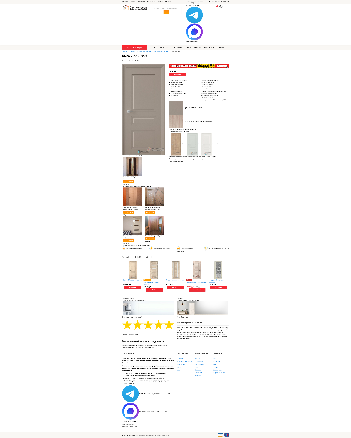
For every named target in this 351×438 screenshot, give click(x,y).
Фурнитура (180, 367)
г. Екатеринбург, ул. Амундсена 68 (218, 1)
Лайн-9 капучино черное (196, 282)
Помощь (132, 1)
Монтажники (151, 1)
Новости (160, 1)
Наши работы (209, 47)
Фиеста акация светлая (175, 280)
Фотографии (128, 181)
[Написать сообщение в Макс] (194, 32)
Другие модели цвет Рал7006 (193, 107)
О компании (141, 1)
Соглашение (199, 372)
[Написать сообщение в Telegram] (194, 15)
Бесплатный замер (192, 41)
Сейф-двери (181, 364)
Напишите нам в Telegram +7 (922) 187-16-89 (154, 393)
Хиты (189, 47)
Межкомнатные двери (184, 361)
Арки (178, 370)
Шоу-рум (197, 47)
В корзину (177, 74)
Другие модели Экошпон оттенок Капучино (197, 121)
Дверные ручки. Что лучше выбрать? (210, 334)
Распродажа (164, 47)
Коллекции (180, 358)
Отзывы (221, 47)
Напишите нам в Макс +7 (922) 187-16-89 (153, 411)
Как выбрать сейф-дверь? (185, 328)
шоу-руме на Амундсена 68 (137, 345)
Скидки (152, 47)
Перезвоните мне (219, 372)
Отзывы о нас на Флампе (130, 334)
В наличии (178, 47)
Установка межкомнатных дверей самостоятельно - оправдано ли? (204, 330)
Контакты (168, 1)
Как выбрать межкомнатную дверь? (206, 328)
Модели (126, 184)
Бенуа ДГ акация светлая (132, 280)
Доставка (125, 1)
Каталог (216, 358)
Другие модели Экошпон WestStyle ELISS (183, 129)
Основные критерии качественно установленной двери (195, 332)
